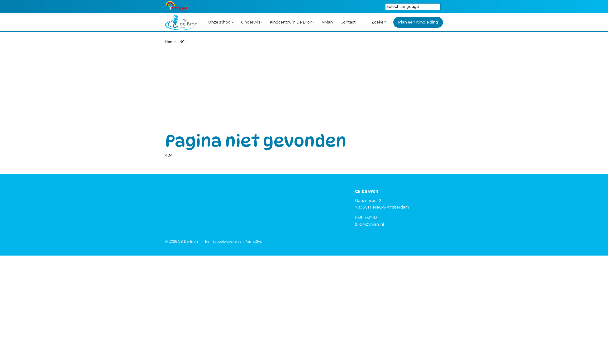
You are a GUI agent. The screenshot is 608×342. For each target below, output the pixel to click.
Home (170, 42)
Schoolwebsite (225, 241)
